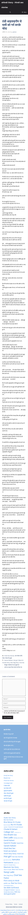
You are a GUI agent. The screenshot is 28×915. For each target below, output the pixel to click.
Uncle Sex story (9, 892)
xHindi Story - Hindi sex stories (12, 5)
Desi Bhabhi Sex (10, 834)
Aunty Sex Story (8, 775)
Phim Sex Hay (23, 910)
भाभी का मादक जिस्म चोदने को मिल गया (13, 667)
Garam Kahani (8, 660)
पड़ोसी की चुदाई (7, 796)
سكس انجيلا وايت (22, 912)
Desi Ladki (8, 837)
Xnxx (17, 914)
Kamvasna (8, 862)
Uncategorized (8, 783)
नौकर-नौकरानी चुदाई (7, 658)
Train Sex (17, 890)
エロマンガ (14, 910)
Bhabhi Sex (7, 778)
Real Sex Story (16, 883)
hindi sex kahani (10, 851)
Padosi (6, 878)
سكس (4, 914)
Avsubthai (22, 914)
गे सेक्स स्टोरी (7, 785)
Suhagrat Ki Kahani (9, 890)
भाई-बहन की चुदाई (8, 801)
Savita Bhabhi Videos (8, 885)
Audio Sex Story (10, 818)
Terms (15, 904)
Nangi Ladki (9, 872)
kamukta (16, 859)
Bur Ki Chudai (16, 824)
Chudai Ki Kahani (10, 829)
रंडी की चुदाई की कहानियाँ (9, 894)
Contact (21, 904)
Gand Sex (20, 843)
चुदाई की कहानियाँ (8, 791)
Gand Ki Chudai (10, 843)
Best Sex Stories (8, 820)
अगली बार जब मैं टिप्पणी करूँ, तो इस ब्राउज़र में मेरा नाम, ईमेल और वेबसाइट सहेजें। (14, 712)
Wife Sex (17, 892)
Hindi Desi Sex (9, 848)
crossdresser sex (17, 832)
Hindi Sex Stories (9, 656)
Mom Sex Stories (17, 869)
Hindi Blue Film (5, 910)
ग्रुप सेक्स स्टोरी (18, 656)
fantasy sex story (18, 838)
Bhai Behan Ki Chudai (12, 822)
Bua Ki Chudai (7, 825)
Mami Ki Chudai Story (9, 865)
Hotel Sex (20, 854)
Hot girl (15, 660)
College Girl (9, 832)
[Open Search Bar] (10, 12)
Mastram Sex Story (11, 867)
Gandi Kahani (9, 840)
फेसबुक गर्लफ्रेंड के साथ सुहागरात (11, 665)
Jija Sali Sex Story (7, 860)
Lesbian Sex (16, 862)
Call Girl (5, 827)
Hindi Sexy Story (10, 853)
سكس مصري (12, 912)
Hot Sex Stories (17, 857)
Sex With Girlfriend (11, 887)
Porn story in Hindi (11, 880)
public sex (7, 883)
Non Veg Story (14, 662)
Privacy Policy (8, 904)
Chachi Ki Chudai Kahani (15, 827)
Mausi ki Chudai (7, 869)
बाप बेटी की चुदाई (7, 798)
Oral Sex (21, 662)
